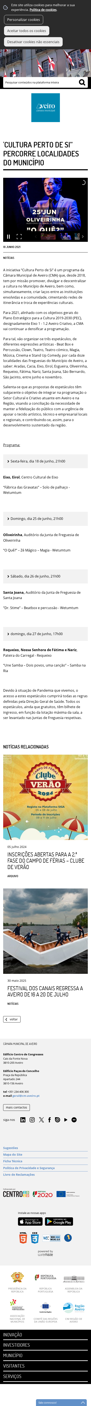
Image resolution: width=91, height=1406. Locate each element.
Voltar (14, 1019)
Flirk (74, 1120)
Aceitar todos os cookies (26, 30)
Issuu (57, 1120)
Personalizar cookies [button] (23, 19)
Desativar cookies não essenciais (33, 41)
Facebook (49, 1120)
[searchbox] (45, 82)
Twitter (41, 1120)
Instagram (32, 1120)
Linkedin (22, 1120)
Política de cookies (43, 9)
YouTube (65, 1121)
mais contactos (16, 1107)
